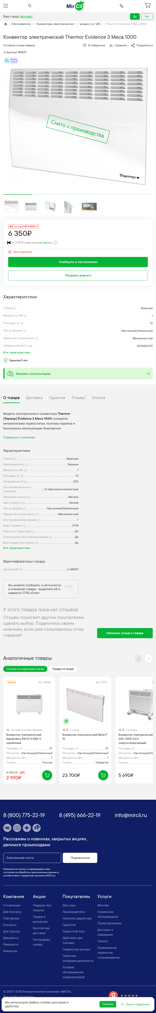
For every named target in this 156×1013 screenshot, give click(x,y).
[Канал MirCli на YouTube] (17, 828)
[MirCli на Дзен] (27, 828)
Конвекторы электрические (55, 24)
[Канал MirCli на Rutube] (36, 828)
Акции (39, 896)
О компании (11, 905)
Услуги (105, 896)
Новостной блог (74, 931)
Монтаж (103, 905)
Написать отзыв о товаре (124, 633)
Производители (74, 912)
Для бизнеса (12, 912)
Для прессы (11, 931)
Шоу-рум (69, 905)
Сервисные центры (76, 949)
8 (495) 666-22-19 (80, 815)
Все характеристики (16, 352)
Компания (13, 896)
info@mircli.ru (131, 815)
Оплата (103, 941)
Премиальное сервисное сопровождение (109, 952)
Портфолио (11, 918)
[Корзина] (148, 6)
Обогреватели (21, 24)
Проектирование (109, 923)
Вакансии (10, 951)
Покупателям (76, 896)
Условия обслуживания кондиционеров (74, 972)
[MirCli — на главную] (76, 6)
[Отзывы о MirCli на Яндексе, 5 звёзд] (123, 995)
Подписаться (80, 858)
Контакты (9, 925)
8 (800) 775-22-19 (24, 815)
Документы (11, 938)
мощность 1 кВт (90, 24)
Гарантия (69, 925)
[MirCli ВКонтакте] (7, 828)
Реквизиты (10, 944)
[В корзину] (47, 775)
